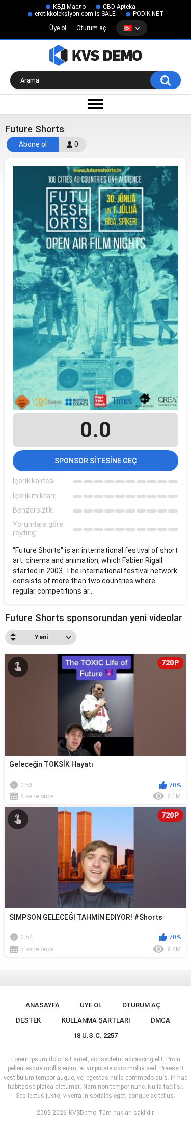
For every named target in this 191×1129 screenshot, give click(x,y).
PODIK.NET (148, 13)
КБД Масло (69, 6)
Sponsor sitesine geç (95, 460)
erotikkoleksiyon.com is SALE (75, 13)
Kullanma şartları (96, 1020)
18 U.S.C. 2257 (95, 1035)
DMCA (160, 1020)
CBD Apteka (119, 6)
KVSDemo (82, 1112)
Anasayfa (42, 1005)
